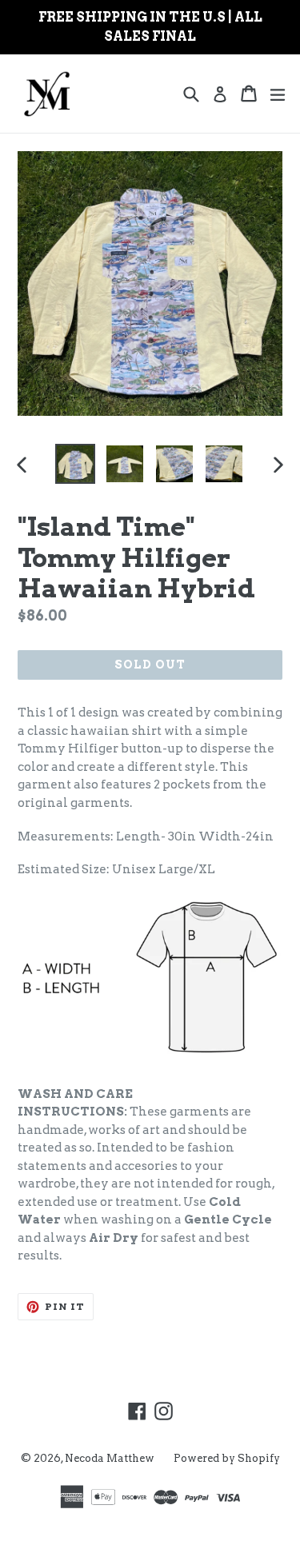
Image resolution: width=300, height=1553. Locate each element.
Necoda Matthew (109, 1458)
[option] (75, 464)
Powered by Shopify (227, 1458)
